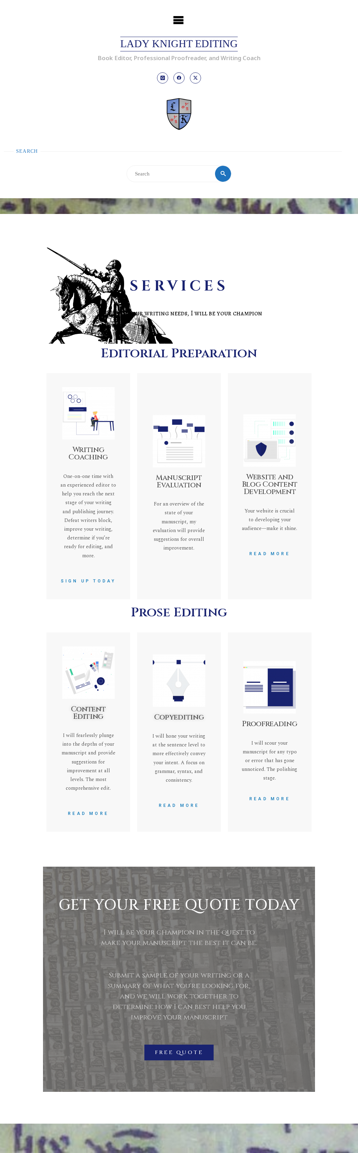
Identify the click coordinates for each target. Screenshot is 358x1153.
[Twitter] (195, 78)
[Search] (223, 174)
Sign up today (88, 581)
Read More (269, 553)
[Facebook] (179, 78)
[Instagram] (162, 78)
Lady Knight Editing (179, 44)
